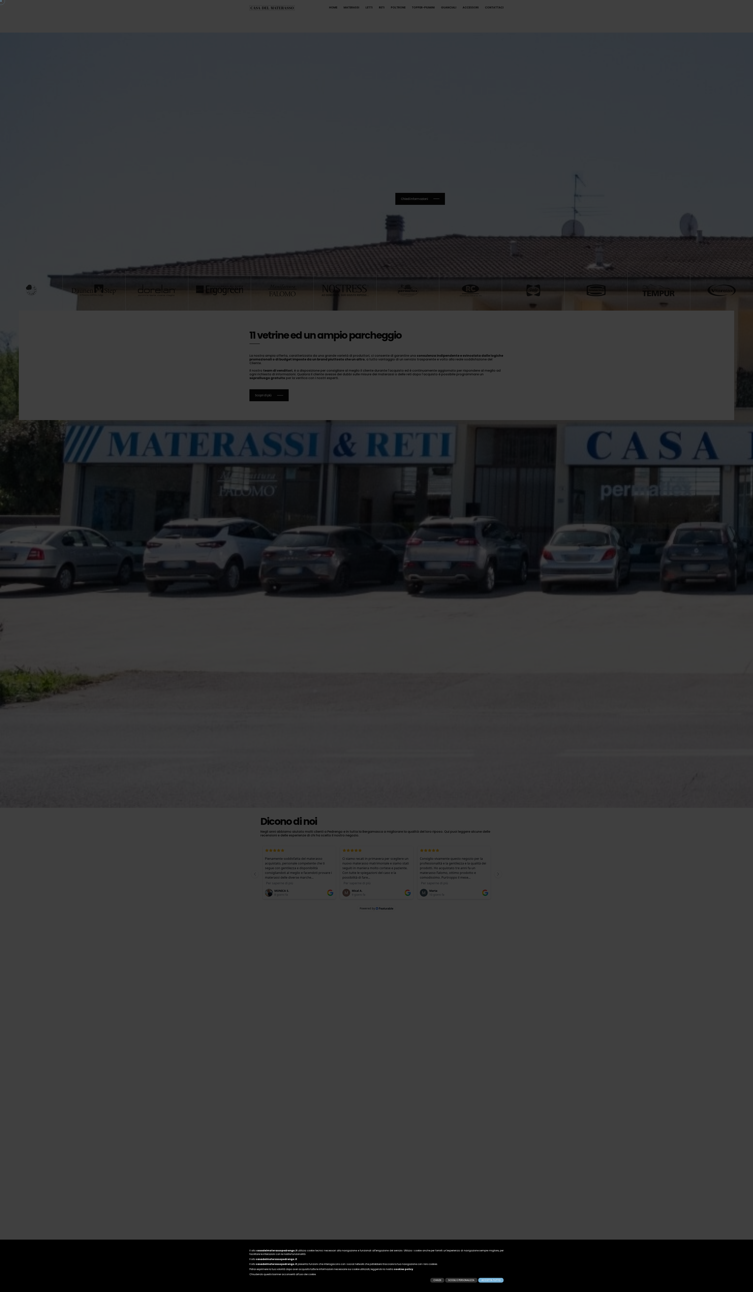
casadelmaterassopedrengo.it (276, 1250)
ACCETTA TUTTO (490, 1280)
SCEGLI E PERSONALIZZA (461, 1280)
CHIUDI (437, 1280)
